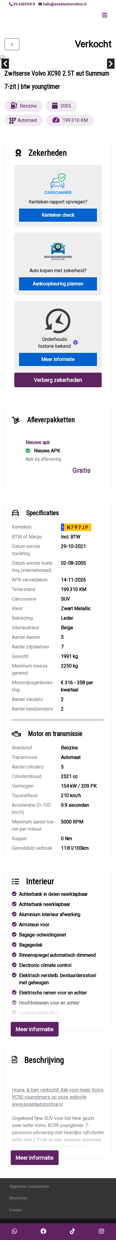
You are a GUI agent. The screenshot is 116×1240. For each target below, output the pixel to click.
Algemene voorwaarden (29, 1186)
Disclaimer (18, 1198)
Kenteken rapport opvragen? (58, 202)
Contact (15, 1210)
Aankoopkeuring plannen (58, 284)
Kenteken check (58, 215)
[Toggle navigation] (104, 15)
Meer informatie (58, 359)
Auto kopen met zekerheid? (58, 270)
